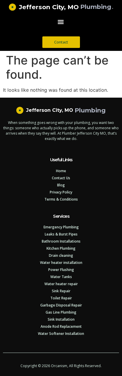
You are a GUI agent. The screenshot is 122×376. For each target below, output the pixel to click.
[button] (61, 22)
